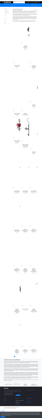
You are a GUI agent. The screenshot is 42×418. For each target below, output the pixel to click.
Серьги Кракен (25, 309)
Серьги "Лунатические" (25, 114)
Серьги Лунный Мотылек (17, 114)
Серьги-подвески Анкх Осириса (25, 350)
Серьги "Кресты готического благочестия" (25, 145)
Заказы (28, 400)
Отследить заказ (29, 402)
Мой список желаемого (30, 401)
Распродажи (18, 4)
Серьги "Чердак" (34, 105)
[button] (30, 2)
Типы (24, 4)
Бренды (22, 4)
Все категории (6, 10)
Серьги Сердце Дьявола (17, 141)
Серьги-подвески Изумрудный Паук (25, 270)
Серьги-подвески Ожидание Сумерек (17, 351)
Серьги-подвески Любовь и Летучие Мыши (34, 270)
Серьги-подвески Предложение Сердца (17, 311)
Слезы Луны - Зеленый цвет (25, 191)
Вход (34, 2)
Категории (5, 8)
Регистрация (36, 2)
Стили (26, 4)
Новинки (12, 4)
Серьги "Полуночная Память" (33, 66)
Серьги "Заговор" (34, 152)
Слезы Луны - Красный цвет (17, 191)
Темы (5, 23)
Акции (15, 4)
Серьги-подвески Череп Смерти (34, 350)
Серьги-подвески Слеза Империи (25, 230)
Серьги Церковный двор (25, 46)
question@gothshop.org (18, 404)
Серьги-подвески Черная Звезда (34, 310)
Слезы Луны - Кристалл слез (34, 191)
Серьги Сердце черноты (17, 66)
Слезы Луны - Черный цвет (17, 230)
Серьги (6, 11)
